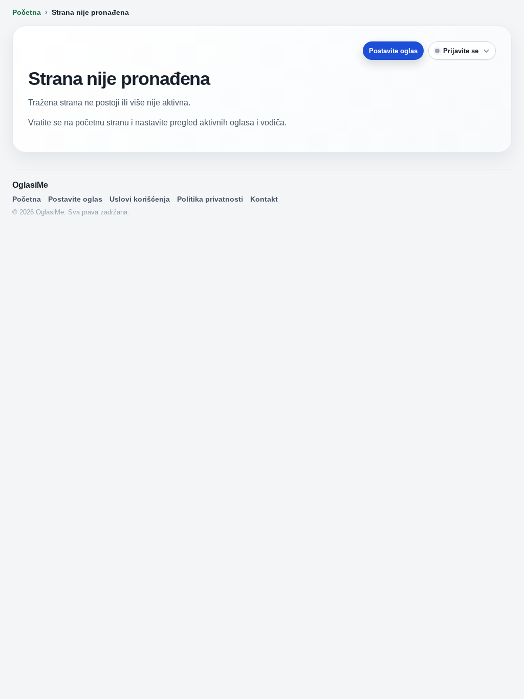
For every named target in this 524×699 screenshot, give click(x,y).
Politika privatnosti (210, 199)
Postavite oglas (393, 51)
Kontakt (264, 199)
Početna (26, 12)
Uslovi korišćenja (140, 199)
